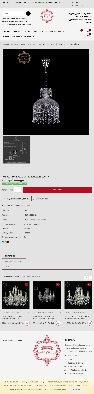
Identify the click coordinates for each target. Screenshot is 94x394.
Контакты (29, 36)
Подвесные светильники (30, 44)
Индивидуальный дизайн (80, 14)
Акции (61, 31)
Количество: (7, 190)
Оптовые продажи (83, 16)
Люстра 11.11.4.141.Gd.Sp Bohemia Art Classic (77, 317)
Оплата (5, 36)
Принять (76, 389)
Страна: (5, 228)
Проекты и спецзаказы (44, 31)
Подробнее (25, 205)
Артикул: (5, 215)
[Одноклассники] (6, 242)
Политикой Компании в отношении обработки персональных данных (38, 389)
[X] (8, 242)
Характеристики (13, 261)
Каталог (16, 31)
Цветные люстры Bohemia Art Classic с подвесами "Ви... (38, 2)
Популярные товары (10, 277)
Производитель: (8, 224)
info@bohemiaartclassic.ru (78, 370)
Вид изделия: (7, 233)
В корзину (57, 190)
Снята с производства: (11, 237)
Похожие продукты (32, 277)
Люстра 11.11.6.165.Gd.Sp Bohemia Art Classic (14, 317)
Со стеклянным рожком (11, 312)
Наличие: (5, 211)
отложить (17, 199)
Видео (8, 266)
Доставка (17, 36)
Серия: (4, 219)
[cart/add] (27, 323)
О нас (27, 31)
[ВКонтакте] (3, 242)
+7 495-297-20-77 (79, 5)
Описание (10, 256)
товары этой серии (38, 219)
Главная (6, 31)
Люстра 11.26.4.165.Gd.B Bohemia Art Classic (45, 317)
